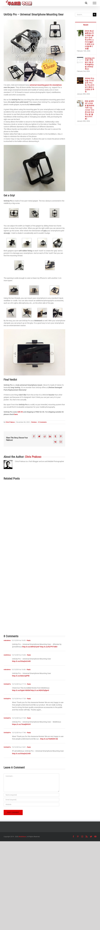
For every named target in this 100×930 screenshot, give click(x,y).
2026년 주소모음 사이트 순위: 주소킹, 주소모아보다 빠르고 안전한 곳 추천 (89, 85)
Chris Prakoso (10, 422)
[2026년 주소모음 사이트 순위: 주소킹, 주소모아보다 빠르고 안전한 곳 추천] (80, 79)
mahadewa (7, 640)
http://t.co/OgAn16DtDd (21, 690)
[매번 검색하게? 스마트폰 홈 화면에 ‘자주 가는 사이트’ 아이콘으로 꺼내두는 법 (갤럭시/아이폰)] (80, 101)
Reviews (34, 422)
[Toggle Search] (86, 3)
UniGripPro (7, 684)
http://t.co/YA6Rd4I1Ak (49, 739)
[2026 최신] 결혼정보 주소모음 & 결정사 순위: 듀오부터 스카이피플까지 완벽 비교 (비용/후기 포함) (89, 40)
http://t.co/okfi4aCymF (31, 647)
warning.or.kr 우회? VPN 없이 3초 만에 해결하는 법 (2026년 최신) (89, 63)
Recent (85, 25)
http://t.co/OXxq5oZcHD (21, 661)
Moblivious (22, 836)
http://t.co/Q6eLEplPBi (21, 676)
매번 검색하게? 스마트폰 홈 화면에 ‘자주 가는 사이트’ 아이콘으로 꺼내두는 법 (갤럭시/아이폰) (89, 110)
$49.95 (20, 412)
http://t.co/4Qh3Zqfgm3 (40, 690)
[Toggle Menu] (94, 3)
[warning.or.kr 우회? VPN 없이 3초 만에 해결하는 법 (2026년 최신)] (80, 58)
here (16, 414)
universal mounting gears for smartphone (46, 85)
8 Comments (42, 422)
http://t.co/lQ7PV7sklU (48, 647)
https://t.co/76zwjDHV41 (21, 724)
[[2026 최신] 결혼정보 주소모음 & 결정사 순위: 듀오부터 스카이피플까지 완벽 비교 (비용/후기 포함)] (80, 31)
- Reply (27, 640)
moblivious (7, 655)
